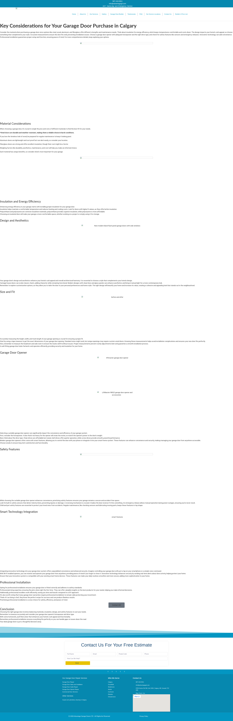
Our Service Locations (153, 14)
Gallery (104, 14)
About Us (83, 14)
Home (74, 14)
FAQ (140, 14)
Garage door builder (117, 14)
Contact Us (167, 14)
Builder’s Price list (181, 14)
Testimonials (132, 14)
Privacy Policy (144, 716)
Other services (67, 696)
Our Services (94, 14)
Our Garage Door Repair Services (74, 678)
